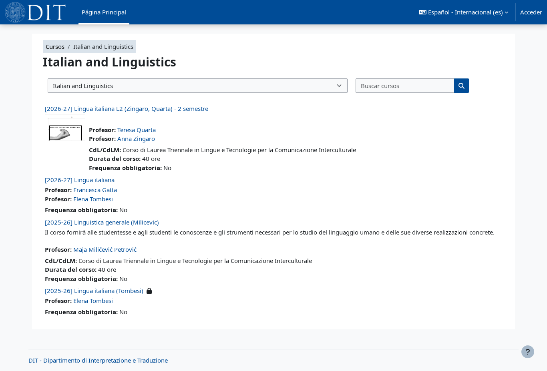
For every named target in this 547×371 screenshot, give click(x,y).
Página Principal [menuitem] (104, 12)
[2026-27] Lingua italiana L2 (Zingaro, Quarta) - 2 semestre (126, 108)
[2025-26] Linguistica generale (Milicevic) (102, 222)
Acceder (531, 12)
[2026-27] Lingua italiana (80, 180)
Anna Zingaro (136, 138)
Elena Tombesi (93, 199)
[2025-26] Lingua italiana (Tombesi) (94, 291)
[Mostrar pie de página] (527, 351)
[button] (463, 12)
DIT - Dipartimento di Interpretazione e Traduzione (98, 360)
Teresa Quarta (136, 130)
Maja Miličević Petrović (105, 249)
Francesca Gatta (95, 190)
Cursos (55, 46)
